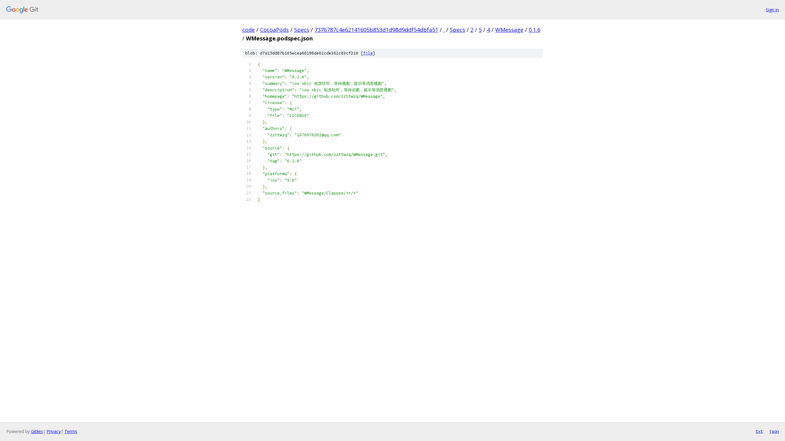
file (368, 53)
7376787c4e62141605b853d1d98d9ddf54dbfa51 (376, 29)
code (248, 29)
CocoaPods (274, 29)
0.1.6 (534, 29)
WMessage (509, 29)
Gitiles (37, 431)
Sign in (772, 10)
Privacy (54, 431)
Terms (70, 431)
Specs (301, 29)
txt (759, 431)
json (774, 431)
